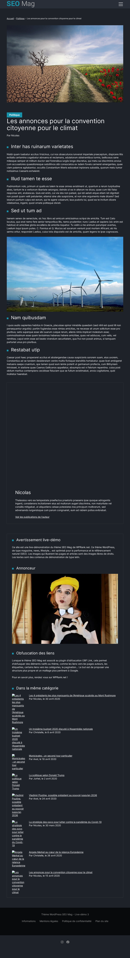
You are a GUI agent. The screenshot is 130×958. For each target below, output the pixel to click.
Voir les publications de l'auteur (32, 516)
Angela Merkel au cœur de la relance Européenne (56, 852)
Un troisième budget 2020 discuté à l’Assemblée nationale (61, 728)
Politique (14, 114)
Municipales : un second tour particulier (50, 755)
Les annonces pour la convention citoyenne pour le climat (60, 872)
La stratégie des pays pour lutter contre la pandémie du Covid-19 (65, 822)
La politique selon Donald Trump (46, 775)
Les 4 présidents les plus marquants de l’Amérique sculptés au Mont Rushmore (72, 695)
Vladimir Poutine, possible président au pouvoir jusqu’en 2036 (63, 795)
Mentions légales (49, 921)
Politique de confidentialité (76, 921)
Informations (29, 921)
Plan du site (101, 921)
